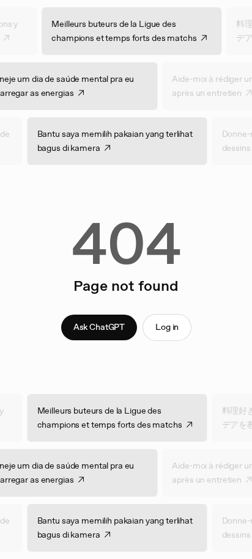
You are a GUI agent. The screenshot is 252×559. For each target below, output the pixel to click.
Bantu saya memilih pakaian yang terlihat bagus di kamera (120, 141)
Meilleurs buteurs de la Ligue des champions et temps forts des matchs (129, 31)
